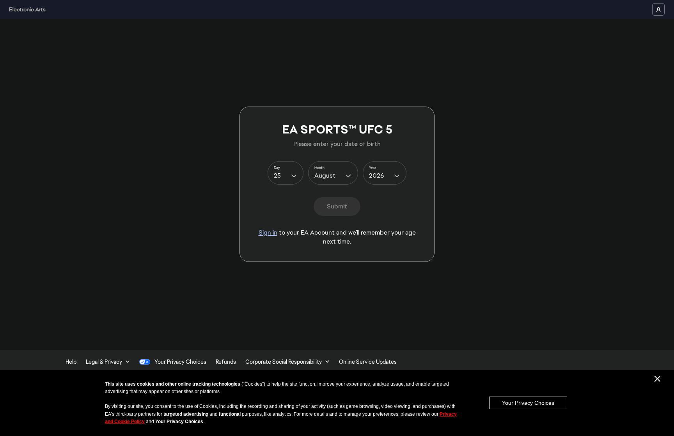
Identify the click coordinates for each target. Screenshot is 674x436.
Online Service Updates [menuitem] (368, 362)
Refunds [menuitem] (226, 362)
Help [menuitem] (71, 362)
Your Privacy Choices (528, 403)
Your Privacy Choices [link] (180, 362)
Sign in (268, 232)
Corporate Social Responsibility (283, 362)
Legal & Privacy (104, 362)
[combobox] (285, 173)
